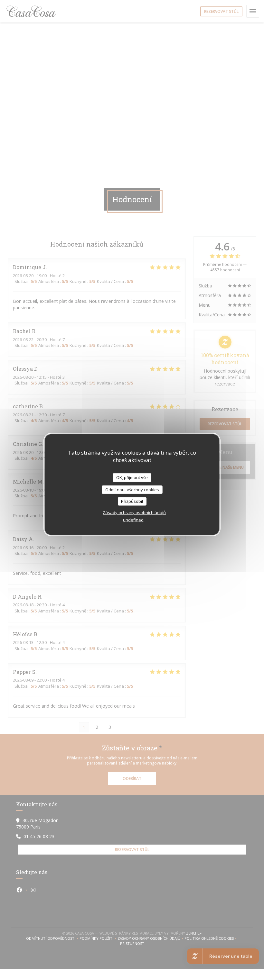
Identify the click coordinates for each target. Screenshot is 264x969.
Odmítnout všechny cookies (132, 489)
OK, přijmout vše (132, 477)
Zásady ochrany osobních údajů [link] (134, 512)
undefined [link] (133, 519)
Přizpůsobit (132, 501)
